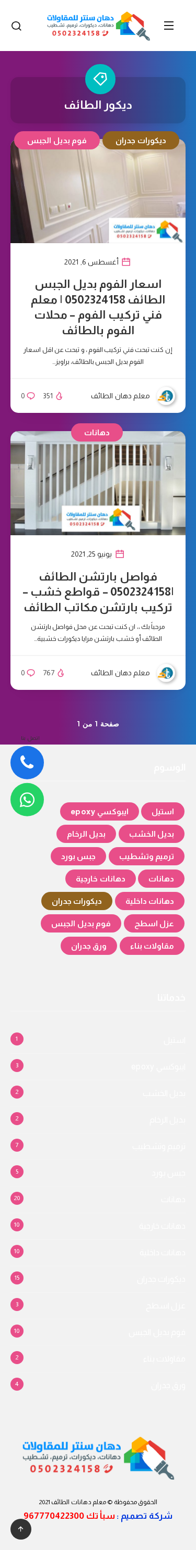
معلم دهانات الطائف (78, 1502)
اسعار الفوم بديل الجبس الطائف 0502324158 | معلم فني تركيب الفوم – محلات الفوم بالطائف (98, 307)
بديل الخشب (152, 833)
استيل (163, 811)
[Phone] (27, 762)
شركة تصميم (146, 1516)
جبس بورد (78, 856)
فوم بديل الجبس (57, 140)
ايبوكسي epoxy (100, 811)
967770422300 (54, 1516)
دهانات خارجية (100, 878)
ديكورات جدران (141, 140)
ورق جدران (89, 945)
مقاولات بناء (152, 945)
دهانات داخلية (150, 901)
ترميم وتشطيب (147, 856)
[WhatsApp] (27, 799)
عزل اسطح (154, 923)
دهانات (97, 432)
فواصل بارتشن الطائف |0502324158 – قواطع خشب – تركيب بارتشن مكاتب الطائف (98, 592)
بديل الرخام (86, 833)
